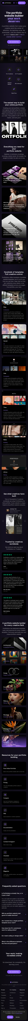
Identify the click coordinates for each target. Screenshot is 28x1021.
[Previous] (3, 521)
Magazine (22, 992)
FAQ (21, 997)
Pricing (2, 1000)
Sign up (3, 1008)
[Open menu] (16, 3)
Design (11, 997)
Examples (3, 997)
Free (2, 1003)
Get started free (14, 42)
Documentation (23, 1000)
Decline (18, 1017)
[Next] (25, 521)
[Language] (14, 3)
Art (10, 995)
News (21, 1003)
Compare (22, 995)
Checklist (22, 1008)
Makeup (12, 1003)
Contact (21, 1005)
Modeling (12, 1005)
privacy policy (19, 1013)
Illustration (12, 1000)
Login (2, 1005)
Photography (13, 1008)
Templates (3, 995)
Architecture (13, 992)
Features (3, 992)
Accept (10, 1017)
